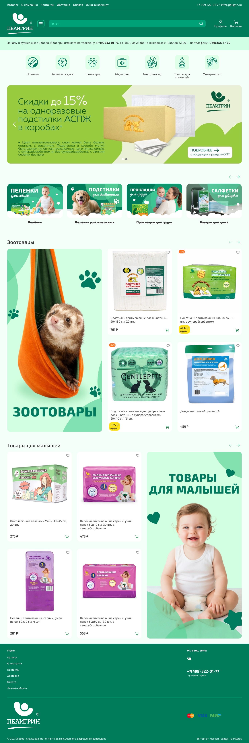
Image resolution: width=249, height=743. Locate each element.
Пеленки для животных (94, 222)
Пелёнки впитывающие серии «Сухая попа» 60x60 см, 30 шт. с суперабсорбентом (106, 621)
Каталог (12, 4)
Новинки (33, 74)
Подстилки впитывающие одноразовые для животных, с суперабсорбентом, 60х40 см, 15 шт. (137, 414)
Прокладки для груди (154, 222)
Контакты (47, 4)
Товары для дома (214, 222)
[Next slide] (234, 124)
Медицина (122, 74)
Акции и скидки (62, 74)
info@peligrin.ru (231, 4)
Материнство (212, 74)
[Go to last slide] (14, 124)
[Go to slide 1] (123, 159)
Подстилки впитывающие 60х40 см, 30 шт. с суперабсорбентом (207, 319)
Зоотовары (92, 74)
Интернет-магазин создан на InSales (219, 738)
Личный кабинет (97, 4)
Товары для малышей (182, 75)
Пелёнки (35, 222)
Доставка (63, 4)
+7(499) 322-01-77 (203, 671)
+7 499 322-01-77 (208, 4)
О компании (29, 4)
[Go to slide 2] (126, 159)
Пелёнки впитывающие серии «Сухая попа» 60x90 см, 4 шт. (36, 619)
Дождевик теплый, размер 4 (200, 411)
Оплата (78, 4)
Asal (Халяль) (152, 74)
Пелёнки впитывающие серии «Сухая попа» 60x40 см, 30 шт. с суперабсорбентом (106, 524)
